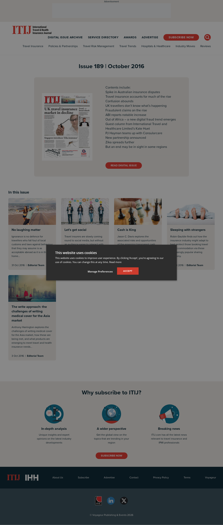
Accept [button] (127, 270)
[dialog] (111, 262)
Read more (115, 262)
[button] (100, 271)
